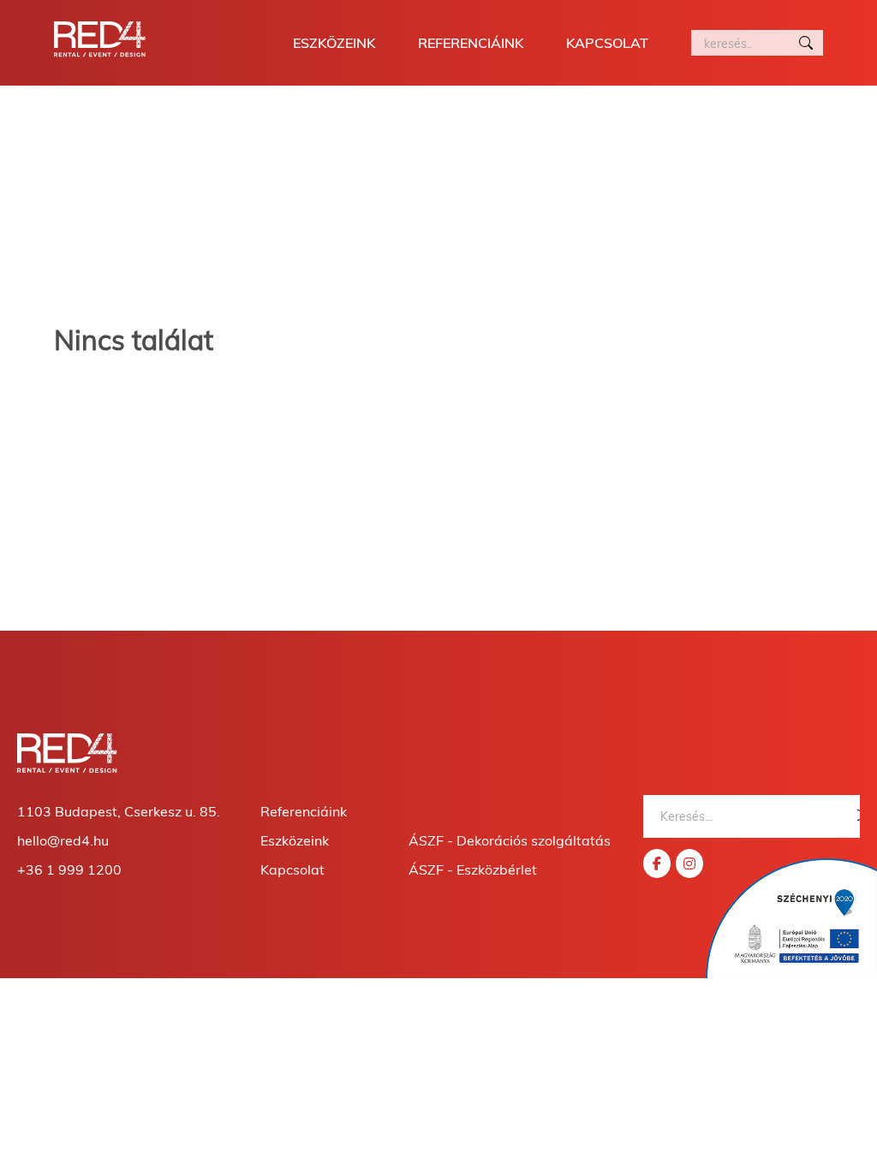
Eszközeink (334, 42)
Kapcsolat (607, 42)
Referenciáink (470, 42)
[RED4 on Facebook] (657, 863)
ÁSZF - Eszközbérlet (473, 869)
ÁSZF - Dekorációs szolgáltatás (510, 840)
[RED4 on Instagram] (689, 863)
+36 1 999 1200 (69, 869)
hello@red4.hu (63, 840)
